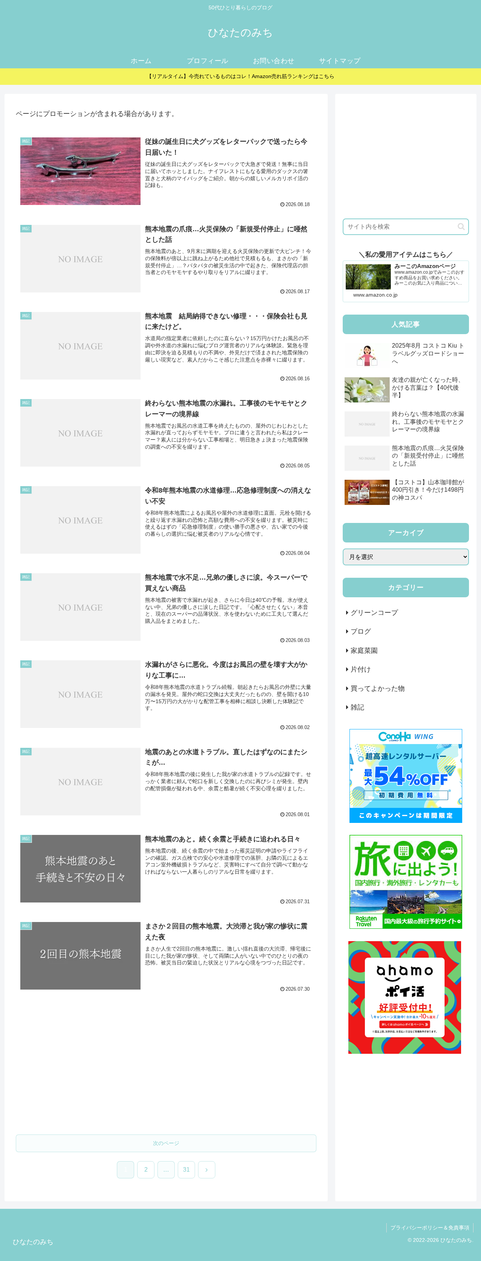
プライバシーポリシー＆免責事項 (429, 1228)
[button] (461, 226)
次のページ (166, 1143)
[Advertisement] (166, 1069)
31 (186, 1169)
